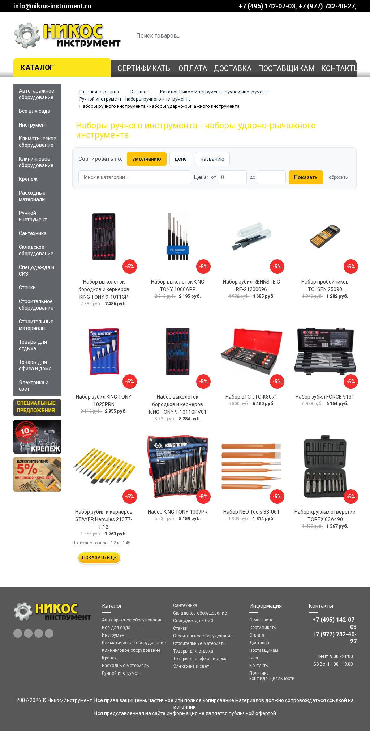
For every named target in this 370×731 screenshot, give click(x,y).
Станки (27, 287)
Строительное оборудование (36, 304)
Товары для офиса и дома (35, 365)
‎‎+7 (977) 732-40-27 (326, 6)
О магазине (261, 619)
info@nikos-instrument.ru (52, 6)
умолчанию (146, 159)
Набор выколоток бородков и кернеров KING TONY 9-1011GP (103, 289)
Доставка (232, 68)
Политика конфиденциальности (271, 676)
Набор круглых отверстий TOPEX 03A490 (325, 515)
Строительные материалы (36, 325)
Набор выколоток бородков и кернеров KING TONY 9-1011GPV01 (178, 404)
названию (212, 159)
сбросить (338, 177)
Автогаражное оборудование (36, 94)
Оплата (192, 68)
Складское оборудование (36, 250)
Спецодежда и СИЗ (36, 270)
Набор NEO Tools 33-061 (251, 512)
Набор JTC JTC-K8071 (251, 397)
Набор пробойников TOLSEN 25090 (325, 285)
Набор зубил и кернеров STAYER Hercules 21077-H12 (104, 519)
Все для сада (34, 111)
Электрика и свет (33, 385)
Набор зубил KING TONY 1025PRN (104, 400)
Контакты (340, 68)
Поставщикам (286, 68)
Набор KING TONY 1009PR (178, 512)
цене (181, 159)
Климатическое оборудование (37, 142)
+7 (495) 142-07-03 (267, 6)
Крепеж (28, 179)
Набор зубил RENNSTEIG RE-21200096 (251, 285)
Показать (306, 177)
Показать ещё (99, 557)
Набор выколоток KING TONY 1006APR (177, 285)
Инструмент (33, 125)
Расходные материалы (32, 196)
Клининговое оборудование (36, 162)
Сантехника (33, 233)
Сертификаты (144, 68)
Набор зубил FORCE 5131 (325, 397)
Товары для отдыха (33, 345)
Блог (254, 657)
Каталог (37, 67)
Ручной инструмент (33, 216)
